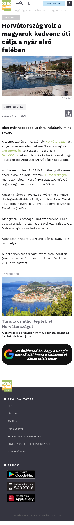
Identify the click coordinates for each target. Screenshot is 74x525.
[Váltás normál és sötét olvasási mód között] (29, 3)
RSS (10, 406)
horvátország (45, 10)
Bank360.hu (10, 155)
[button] (69, 10)
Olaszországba (56, 175)
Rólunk (12, 421)
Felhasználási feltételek (24, 436)
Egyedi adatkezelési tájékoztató (29, 444)
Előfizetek (54, 3)
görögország (25, 10)
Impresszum (15, 428)
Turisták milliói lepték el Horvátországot (27, 324)
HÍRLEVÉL (13, 413)
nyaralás (64, 10)
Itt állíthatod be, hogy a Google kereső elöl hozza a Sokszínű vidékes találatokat (41, 355)
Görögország (11, 150)
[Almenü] (19, 3)
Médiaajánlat (16, 451)
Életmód (11, 17)
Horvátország (55, 141)
